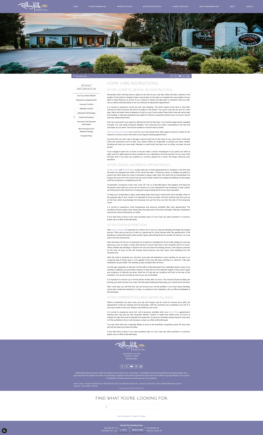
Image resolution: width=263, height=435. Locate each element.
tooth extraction (118, 229)
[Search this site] (106, 406)
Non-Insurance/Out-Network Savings (86, 130)
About (232, 6)
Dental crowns (113, 169)
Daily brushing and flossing (118, 131)
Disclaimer (85, 386)
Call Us (124, 429)
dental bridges (128, 169)
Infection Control (86, 108)
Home (75, 6)
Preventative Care (124, 6)
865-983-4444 (125, 102)
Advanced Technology (86, 112)
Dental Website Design (126, 388)
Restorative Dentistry (152, 6)
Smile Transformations (209, 6)
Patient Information (97, 6)
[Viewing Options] (4, 430)
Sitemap (94, 386)
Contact (249, 6)
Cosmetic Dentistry (180, 6)
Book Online (138, 429)
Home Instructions (86, 117)
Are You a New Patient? (86, 95)
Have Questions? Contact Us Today (131, 416)
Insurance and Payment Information (86, 123)
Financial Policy (86, 135)
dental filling (174, 312)
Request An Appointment (86, 100)
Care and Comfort (86, 104)
